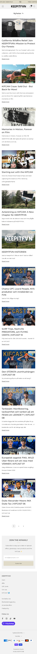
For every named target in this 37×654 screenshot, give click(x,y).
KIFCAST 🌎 (6, 593)
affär (3, 583)
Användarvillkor (7, 605)
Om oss (4, 589)
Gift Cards (5, 586)
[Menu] (3, 6)
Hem (3, 580)
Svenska (17, 636)
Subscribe (18, 563)
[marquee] (18, 2)
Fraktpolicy (5, 608)
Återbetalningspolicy (8, 602)
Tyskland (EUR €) (17, 633)
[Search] (34, 6)
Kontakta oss (6, 598)
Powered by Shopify (18, 649)
